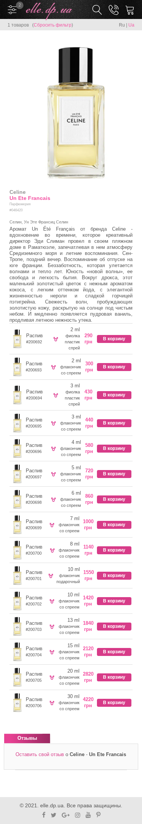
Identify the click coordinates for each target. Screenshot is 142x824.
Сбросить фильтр (53, 25)
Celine (17, 192)
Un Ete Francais (29, 198)
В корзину (114, 338)
